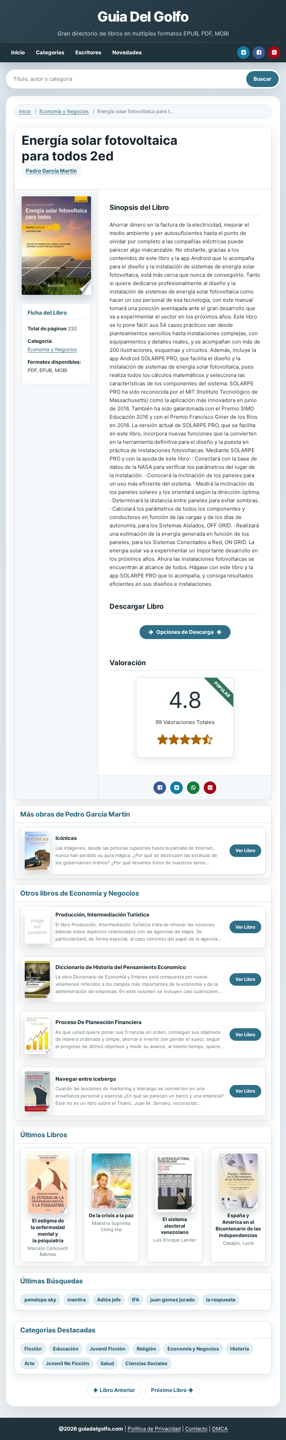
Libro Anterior (117, 1390)
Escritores (88, 52)
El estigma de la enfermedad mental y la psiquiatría (48, 1230)
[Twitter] (243, 52)
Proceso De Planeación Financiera (98, 1022)
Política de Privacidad (154, 1428)
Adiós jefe (109, 1300)
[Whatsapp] (193, 787)
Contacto (196, 1428)
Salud (107, 1363)
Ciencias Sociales (146, 1363)
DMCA (220, 1428)
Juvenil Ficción (108, 1349)
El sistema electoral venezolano (175, 1225)
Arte (29, 1363)
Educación (65, 1349)
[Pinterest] (274, 52)
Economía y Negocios (64, 111)
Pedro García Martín (51, 170)
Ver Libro (245, 850)
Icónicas (66, 838)
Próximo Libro (169, 1390)
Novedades (127, 52)
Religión (146, 1349)
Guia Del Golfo (143, 16)
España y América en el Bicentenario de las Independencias (238, 1225)
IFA (135, 1300)
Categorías (50, 52)
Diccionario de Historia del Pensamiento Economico (120, 967)
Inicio (18, 52)
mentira (76, 1300)
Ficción (33, 1349)
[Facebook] (259, 52)
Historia (239, 1349)
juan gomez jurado (172, 1300)
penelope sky (40, 1300)
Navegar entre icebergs (85, 1079)
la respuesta (220, 1300)
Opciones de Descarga (185, 632)
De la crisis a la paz (111, 1215)
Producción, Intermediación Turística (102, 914)
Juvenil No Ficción (67, 1363)
